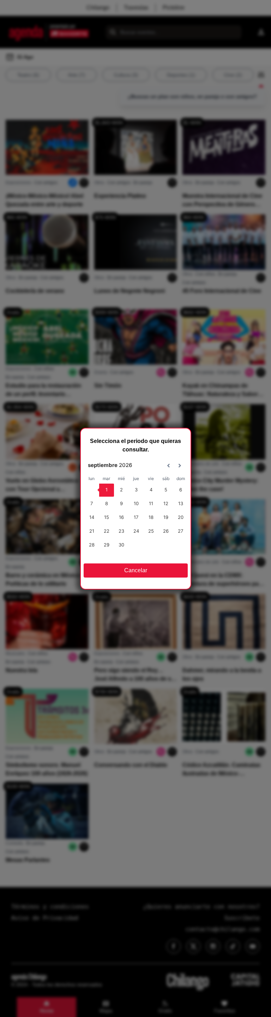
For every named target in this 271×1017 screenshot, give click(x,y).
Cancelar (135, 570)
